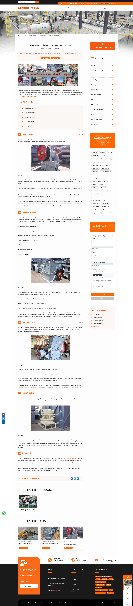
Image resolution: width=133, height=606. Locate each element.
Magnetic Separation (96, 90)
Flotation (93, 99)
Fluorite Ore (104, 187)
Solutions (106, 178)
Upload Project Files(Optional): (99, 272)
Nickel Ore (103, 190)
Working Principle (97, 178)
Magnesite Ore (96, 213)
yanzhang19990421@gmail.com (90, 3)
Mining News (94, 124)
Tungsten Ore (105, 203)
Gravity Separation (96, 94)
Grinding (93, 75)
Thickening (103, 155)
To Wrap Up (28, 126)
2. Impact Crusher (30, 112)
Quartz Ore (95, 187)
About (69, 8)
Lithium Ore (95, 190)
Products (77, 8)
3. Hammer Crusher (30, 117)
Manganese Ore (105, 194)
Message (46, 58)
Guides (94, 8)
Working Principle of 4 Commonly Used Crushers (49, 35)
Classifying (94, 80)
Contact (113, 8)
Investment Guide (97, 181)
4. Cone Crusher (29, 121)
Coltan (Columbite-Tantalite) (99, 200)
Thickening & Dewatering (97, 109)
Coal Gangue (96, 210)
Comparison (95, 171)
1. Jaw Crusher (29, 108)
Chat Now (56, 58)
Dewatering (95, 159)
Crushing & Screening (32, 35)
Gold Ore (106, 181)
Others (93, 114)
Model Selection (105, 168)
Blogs (85, 8)
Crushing (95, 152)
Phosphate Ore (105, 206)
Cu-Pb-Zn (102, 184)
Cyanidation (94, 104)
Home (62, 8)
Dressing (93, 85)
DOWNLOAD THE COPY (32, 478)
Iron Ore (95, 184)
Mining (93, 65)
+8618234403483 (69, 3)
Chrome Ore (95, 203)
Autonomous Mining (96, 119)
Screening (102, 152)
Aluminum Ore (106, 213)
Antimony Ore (96, 206)
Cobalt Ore (95, 197)
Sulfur (103, 210)
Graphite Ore (96, 194)
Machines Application (98, 174)
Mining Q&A (104, 8)
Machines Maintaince (106, 171)
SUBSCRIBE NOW (31, 591)
